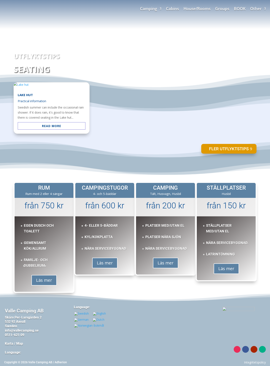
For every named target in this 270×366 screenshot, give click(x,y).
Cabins (172, 9)
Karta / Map (14, 344)
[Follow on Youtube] (254, 349)
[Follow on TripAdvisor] (262, 349)
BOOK (240, 9)
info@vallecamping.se (22, 330)
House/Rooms (197, 9)
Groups (222, 9)
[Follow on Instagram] (237, 349)
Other (256, 9)
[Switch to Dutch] (99, 320)
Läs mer (44, 280)
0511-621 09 (14, 335)
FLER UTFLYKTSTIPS (229, 148)
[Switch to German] (81, 320)
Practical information (32, 101)
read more (51, 126)
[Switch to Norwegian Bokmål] (89, 326)
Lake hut (25, 95)
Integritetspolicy (255, 362)
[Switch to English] (99, 314)
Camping (148, 9)
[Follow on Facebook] (245, 349)
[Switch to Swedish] (81, 314)
